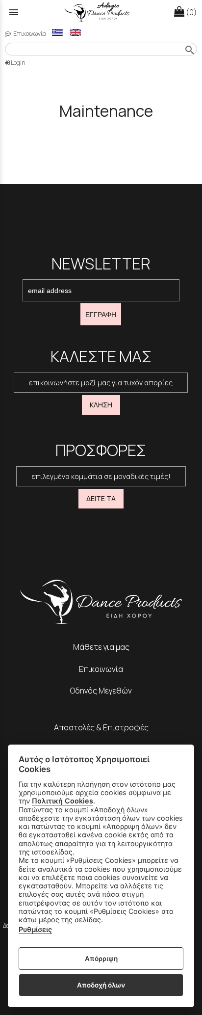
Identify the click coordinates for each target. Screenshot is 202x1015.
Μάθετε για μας (101, 646)
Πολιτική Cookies (62, 801)
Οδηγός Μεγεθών (101, 690)
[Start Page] (101, 12)
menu (14, 12)
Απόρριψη (101, 958)
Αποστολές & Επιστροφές (101, 727)
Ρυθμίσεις (35, 929)
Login (17, 62)
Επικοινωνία (29, 33)
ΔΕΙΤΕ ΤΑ (101, 498)
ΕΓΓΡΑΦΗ (100, 314)
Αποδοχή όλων (101, 985)
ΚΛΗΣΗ (101, 404)
